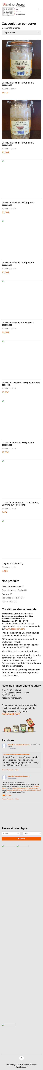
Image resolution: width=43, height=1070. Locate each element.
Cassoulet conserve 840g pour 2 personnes (18, 443)
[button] (39, 9)
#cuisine (36, 786)
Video (8, 795)
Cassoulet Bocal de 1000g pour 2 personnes (18, 84)
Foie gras (6, 594)
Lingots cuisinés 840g (12, 563)
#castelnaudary (22, 788)
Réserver (21, 839)
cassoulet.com (11, 714)
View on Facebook (7, 770)
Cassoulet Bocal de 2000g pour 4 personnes (18, 204)
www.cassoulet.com (15, 629)
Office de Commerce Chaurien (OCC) (28, 790)
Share (17, 770)
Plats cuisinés (7, 601)
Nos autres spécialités (11, 598)
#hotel (4, 788)
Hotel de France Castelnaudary (18, 745)
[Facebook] (21, 1058)
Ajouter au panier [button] (9, 89)
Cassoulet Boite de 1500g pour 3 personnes (18, 264)
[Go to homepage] (14, 9)
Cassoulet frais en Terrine (13, 590)
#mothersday (11, 790)
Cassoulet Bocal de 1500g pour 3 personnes (18, 144)
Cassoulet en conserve (11, 586)
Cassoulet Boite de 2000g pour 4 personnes (18, 324)
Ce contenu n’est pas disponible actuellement (16, 754)
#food (14, 788)
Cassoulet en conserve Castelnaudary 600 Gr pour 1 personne (20, 503)
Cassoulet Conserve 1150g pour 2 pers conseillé (21, 384)
